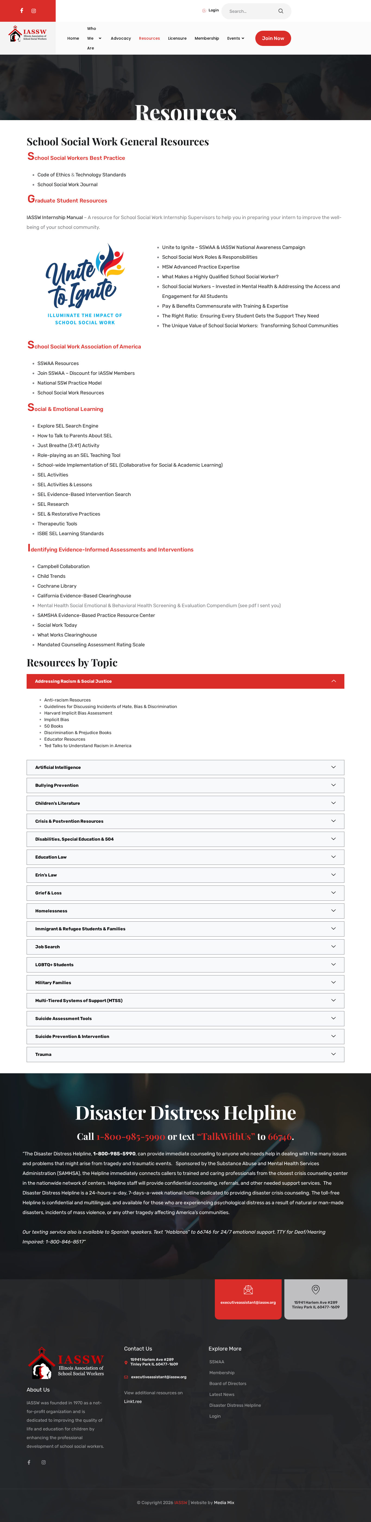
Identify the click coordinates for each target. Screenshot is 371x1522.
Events (233, 38)
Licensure (177, 38)
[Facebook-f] (29, 1462)
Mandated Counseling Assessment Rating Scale (91, 645)
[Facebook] (22, 11)
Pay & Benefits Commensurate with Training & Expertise (225, 306)
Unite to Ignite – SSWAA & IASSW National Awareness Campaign (233, 247)
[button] (185, 681)
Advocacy (121, 38)
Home (73, 38)
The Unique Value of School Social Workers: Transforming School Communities (250, 326)
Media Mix (224, 1502)
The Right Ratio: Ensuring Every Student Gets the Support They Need (240, 316)
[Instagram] (34, 11)
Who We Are (91, 38)
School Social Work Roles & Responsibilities (209, 257)
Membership (207, 38)
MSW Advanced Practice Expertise (201, 267)
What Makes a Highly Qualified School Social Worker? (221, 277)
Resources (149, 38)
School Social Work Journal (67, 185)
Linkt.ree (133, 1401)
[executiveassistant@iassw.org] (248, 1289)
